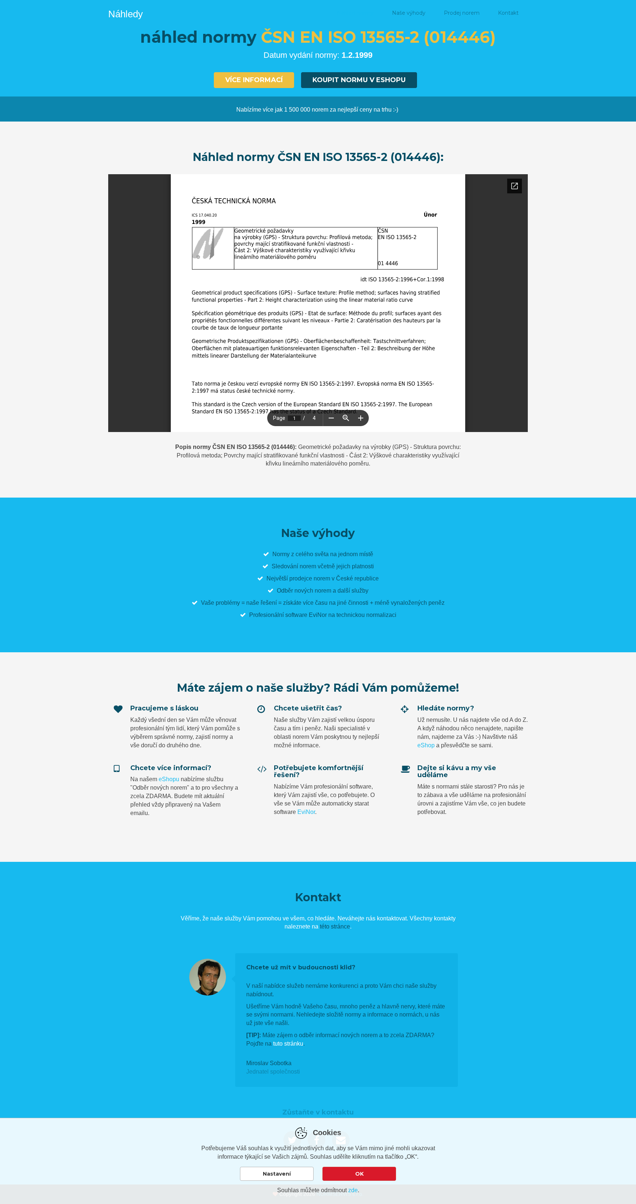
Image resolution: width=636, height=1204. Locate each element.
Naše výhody (408, 13)
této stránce (335, 926)
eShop (426, 745)
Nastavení (277, 1173)
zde (353, 1190)
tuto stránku (288, 1043)
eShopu (169, 779)
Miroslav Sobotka (269, 1063)
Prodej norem (462, 13)
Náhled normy (355, 13)
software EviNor (306, 615)
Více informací (254, 80)
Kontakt (508, 13)
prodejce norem (309, 578)
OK (359, 1173)
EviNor (306, 812)
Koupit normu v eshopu (359, 80)
